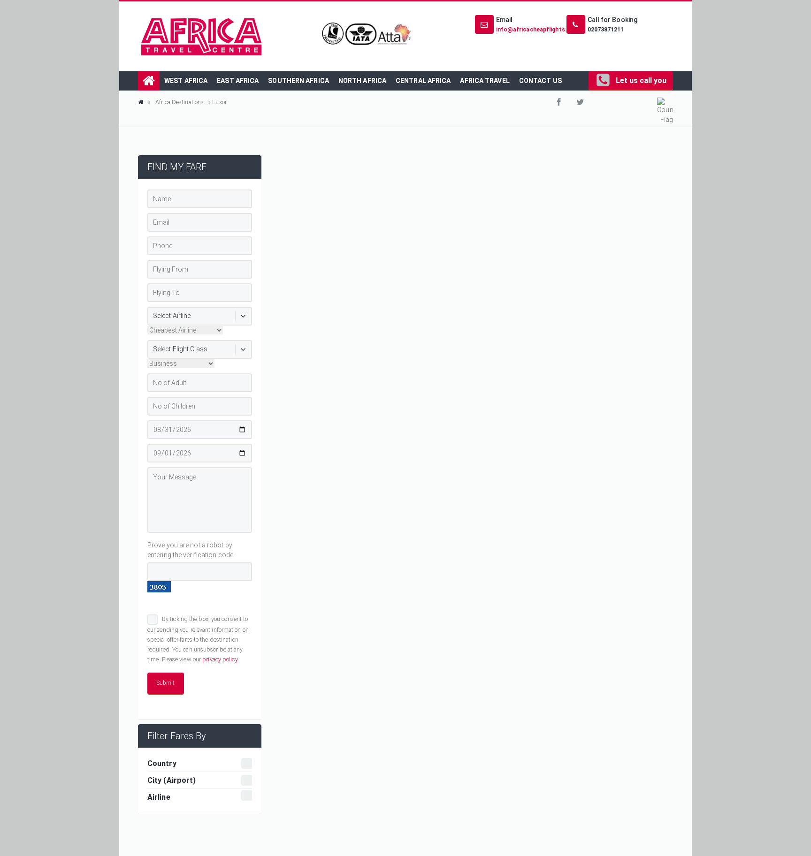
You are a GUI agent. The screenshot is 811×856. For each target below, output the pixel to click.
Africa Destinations (179, 102)
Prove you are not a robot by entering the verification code (190, 550)
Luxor (219, 102)
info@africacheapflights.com (538, 29)
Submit (166, 683)
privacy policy (219, 659)
